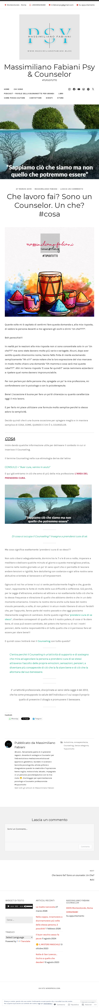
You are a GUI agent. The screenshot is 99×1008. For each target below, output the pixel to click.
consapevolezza (81, 742)
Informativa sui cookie (51, 1003)
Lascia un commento (71, 189)
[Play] (8, 906)
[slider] (29, 906)
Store (60, 98)
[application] (19, 906)
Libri (61, 93)
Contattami (35, 98)
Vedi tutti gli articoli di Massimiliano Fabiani (34, 788)
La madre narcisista (45, 907)
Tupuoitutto (69, 749)
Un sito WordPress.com (49, 988)
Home (6, 89)
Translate (25, 941)
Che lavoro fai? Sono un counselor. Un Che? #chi (73, 875)
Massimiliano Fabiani (46, 189)
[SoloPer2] (83, 89)
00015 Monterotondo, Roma (79, 908)
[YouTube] (79, 89)
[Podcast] (88, 89)
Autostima (68, 742)
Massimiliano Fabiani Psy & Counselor (49, 70)
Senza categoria (81, 745)
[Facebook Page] (74, 89)
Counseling (69, 745)
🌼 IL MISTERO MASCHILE (48, 944)
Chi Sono (18, 89)
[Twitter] (93, 89)
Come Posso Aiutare (14, 98)
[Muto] (25, 906)
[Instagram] (69, 89)
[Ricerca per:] (19, 920)
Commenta (85, 847)
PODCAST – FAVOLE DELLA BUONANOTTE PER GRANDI (29, 93)
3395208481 (72, 912)
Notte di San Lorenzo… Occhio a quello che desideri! (46, 958)
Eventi (49, 98)
